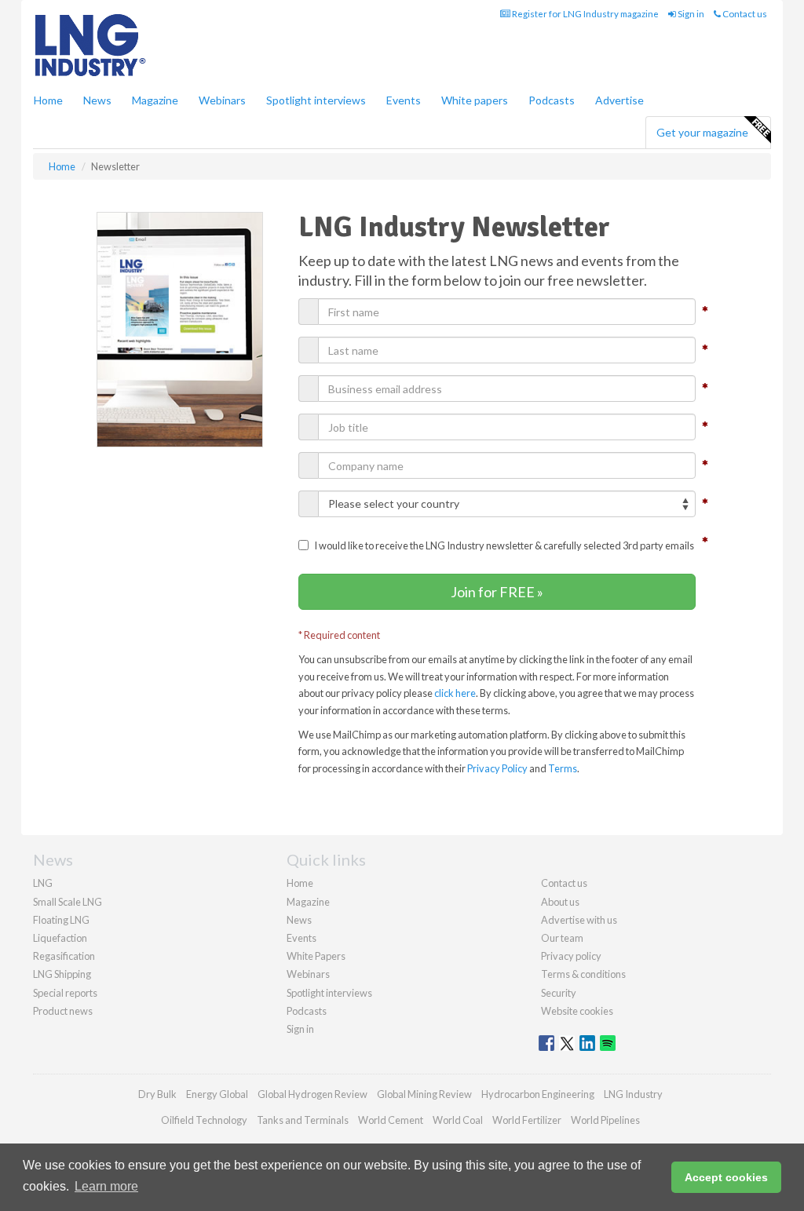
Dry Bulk (157, 1094)
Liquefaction (60, 938)
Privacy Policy (497, 768)
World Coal (458, 1120)
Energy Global (217, 1094)
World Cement (390, 1120)
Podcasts (551, 100)
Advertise (619, 100)
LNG (43, 883)
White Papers (316, 956)
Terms (562, 768)
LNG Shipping (62, 974)
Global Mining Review (424, 1094)
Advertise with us (579, 920)
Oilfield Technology (204, 1120)
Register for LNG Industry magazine (584, 14)
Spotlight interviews (316, 100)
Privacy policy (571, 956)
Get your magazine (702, 132)
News (299, 920)
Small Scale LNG (67, 901)
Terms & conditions (583, 974)
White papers (474, 100)
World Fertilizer (526, 1120)
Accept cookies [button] (726, 1177)
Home (48, 100)
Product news (63, 1011)
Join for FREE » (497, 591)
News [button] (97, 100)
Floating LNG (61, 920)
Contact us (744, 14)
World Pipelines (605, 1120)
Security (558, 993)
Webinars (222, 100)
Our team (562, 938)
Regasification (64, 956)
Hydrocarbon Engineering (537, 1094)
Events (403, 100)
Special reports (65, 993)
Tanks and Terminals (303, 1120)
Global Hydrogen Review (312, 1094)
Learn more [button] (106, 1186)
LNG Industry (633, 1094)
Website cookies (577, 1011)
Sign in (690, 14)
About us (560, 901)
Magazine (155, 100)
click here (455, 693)
